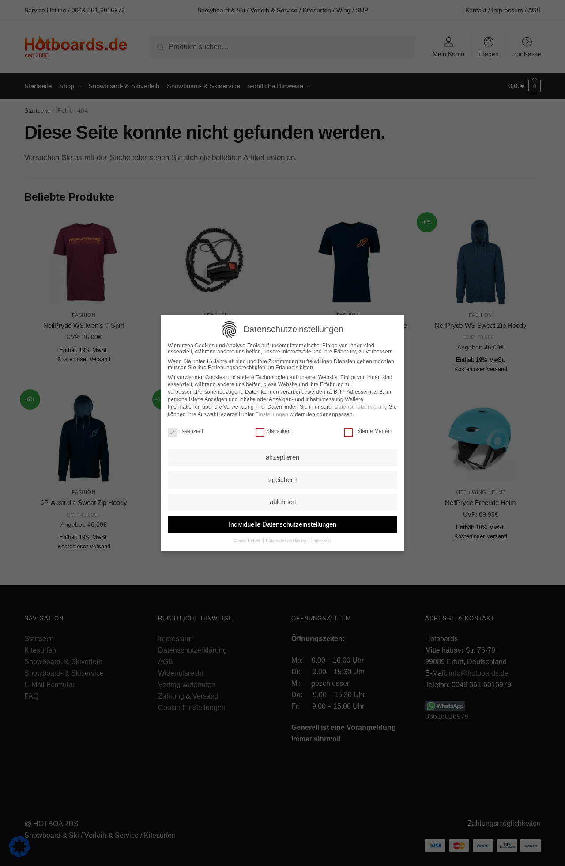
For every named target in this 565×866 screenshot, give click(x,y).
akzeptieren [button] (282, 457)
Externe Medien (373, 431)
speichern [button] (282, 479)
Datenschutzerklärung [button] (285, 541)
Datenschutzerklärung (361, 407)
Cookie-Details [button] (248, 541)
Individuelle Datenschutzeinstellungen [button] (282, 524)
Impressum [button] (321, 541)
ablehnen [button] (283, 501)
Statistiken (278, 431)
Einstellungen (271, 414)
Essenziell (190, 431)
